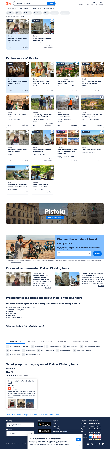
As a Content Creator (95, 426)
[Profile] (101, 2)
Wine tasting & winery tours (16, 309)
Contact (55, 423)
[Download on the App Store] (44, 431)
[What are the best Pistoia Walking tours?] (102, 326)
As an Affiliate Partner (95, 429)
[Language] (94, 2)
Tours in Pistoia (43, 415)
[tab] (15, 341)
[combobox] (30, 3)
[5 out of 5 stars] (11, 375)
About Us (83, 423)
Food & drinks (12, 313)
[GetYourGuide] (8, 3)
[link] (17, 34)
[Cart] (87, 2)
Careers (83, 426)
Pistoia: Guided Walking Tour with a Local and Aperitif (21, 382)
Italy (13, 415)
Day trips (10, 311)
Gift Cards (83, 434)
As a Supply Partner (94, 423)
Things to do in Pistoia (30, 415)
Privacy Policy (56, 429)
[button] (17, 34)
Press (82, 431)
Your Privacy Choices (58, 431)
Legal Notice (56, 426)
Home (8, 415)
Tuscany (19, 415)
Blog (82, 429)
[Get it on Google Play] (44, 424)
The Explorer (84, 437)
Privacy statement (16, 262)
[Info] (24, 16)
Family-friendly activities (15, 317)
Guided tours (11, 315)
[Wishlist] (80, 2)
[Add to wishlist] (27, 20)
